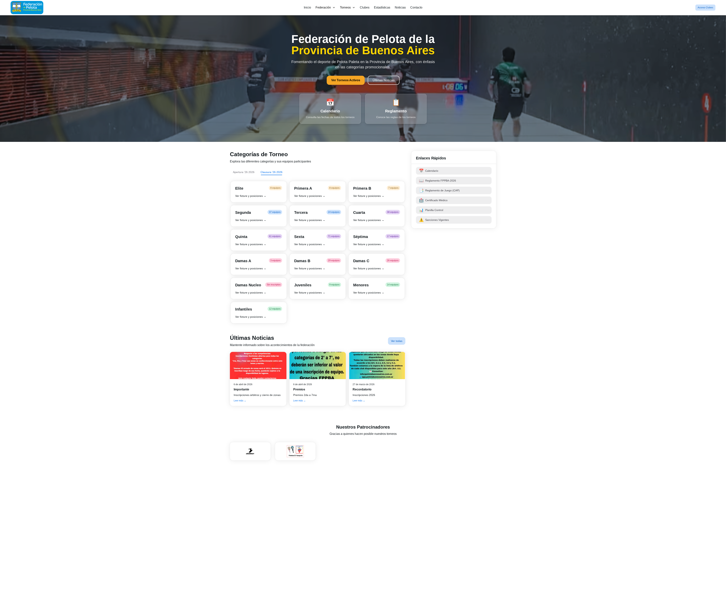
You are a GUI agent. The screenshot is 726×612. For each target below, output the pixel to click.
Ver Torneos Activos (345, 80)
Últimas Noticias (384, 80)
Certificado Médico (433, 200)
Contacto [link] (416, 7)
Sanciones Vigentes (434, 220)
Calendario (428, 171)
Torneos (345, 7)
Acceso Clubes (705, 7)
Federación (323, 7)
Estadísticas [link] (382, 7)
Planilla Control (431, 210)
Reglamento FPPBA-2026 (437, 180)
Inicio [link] (307, 7)
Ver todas (396, 340)
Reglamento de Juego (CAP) (439, 190)
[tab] (244, 172)
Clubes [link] (364, 7)
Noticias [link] (400, 7)
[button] (259, 191)
